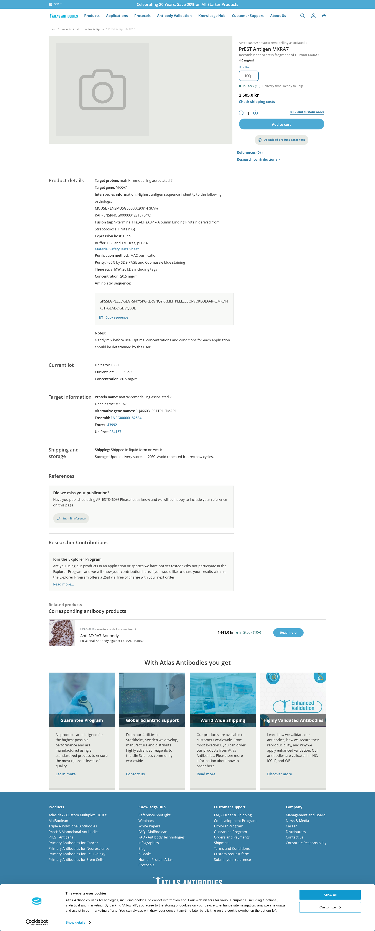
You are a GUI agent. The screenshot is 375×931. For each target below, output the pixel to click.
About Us (278, 15)
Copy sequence (116, 317)
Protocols (142, 15)
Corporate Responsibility (306, 842)
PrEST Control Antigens (90, 29)
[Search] (302, 15)
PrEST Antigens (61, 837)
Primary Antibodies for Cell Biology (77, 854)
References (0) (249, 152)
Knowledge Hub (211, 15)
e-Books (144, 854)
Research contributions (257, 159)
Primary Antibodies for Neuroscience (79, 848)
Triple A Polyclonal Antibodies (73, 826)
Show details (75, 922)
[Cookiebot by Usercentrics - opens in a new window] (37, 922)
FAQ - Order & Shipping (233, 815)
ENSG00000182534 (126, 417)
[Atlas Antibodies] (63, 15)
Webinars (146, 820)
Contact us (135, 774)
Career (291, 826)
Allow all (330, 895)
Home (52, 29)
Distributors (296, 831)
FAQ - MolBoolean (152, 831)
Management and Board (306, 815)
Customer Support (248, 15)
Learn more (66, 774)
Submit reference (74, 518)
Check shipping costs (257, 101)
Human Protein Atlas (155, 859)
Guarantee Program (230, 831)
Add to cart (281, 124)
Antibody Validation (174, 15)
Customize (327, 907)
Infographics (148, 842)
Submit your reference (232, 859)
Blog (142, 848)
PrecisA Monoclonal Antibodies (74, 831)
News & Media (297, 820)
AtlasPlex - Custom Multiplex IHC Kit (78, 815)
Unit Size (244, 67)
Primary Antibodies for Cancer (73, 842)
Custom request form (231, 854)
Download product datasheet (284, 140)
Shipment (222, 842)
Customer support (229, 807)
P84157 (115, 431)
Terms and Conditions (232, 848)
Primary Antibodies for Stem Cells (76, 859)
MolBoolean (58, 820)
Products (92, 15)
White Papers (149, 826)
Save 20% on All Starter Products (207, 4)
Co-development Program (235, 820)
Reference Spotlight (154, 815)
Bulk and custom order (307, 112)
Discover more (279, 774)
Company (294, 807)
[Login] (313, 15)
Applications (117, 15)
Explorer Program (228, 826)
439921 (113, 424)
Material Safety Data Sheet (117, 249)
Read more (206, 774)
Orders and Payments (232, 837)
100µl (248, 75)
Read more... (63, 584)
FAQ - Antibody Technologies (161, 837)
